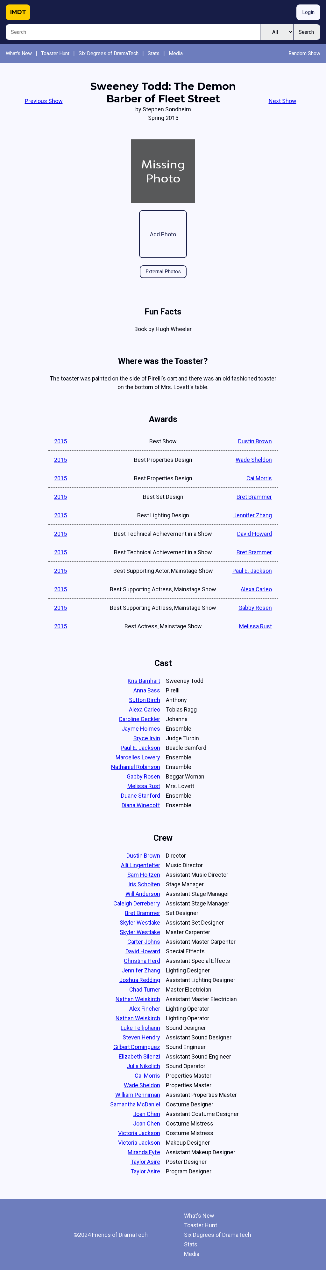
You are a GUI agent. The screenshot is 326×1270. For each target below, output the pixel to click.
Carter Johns (143, 941)
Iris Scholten (144, 884)
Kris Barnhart (144, 680)
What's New (19, 53)
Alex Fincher (144, 1008)
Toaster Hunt (55, 53)
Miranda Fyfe (144, 1152)
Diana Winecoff (141, 805)
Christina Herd (142, 960)
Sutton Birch (144, 700)
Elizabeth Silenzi (139, 1056)
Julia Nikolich (143, 1066)
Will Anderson (142, 893)
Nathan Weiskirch (138, 999)
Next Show (282, 101)
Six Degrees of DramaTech (108, 53)
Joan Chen (146, 1114)
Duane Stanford (140, 795)
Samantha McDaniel (135, 1104)
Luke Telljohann (140, 1027)
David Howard (254, 533)
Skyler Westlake (140, 922)
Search (306, 32)
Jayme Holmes (141, 728)
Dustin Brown (255, 441)
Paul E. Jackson (252, 570)
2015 (60, 441)
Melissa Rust (255, 626)
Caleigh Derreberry (136, 903)
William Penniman (137, 1094)
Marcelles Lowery (138, 757)
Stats (153, 53)
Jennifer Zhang (252, 515)
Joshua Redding (139, 980)
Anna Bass (146, 690)
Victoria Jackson (139, 1133)
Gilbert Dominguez (136, 1047)
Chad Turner (144, 989)
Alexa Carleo (256, 589)
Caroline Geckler (139, 719)
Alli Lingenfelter (140, 865)
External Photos (163, 272)
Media (176, 53)
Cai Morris (259, 478)
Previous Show (44, 101)
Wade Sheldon (254, 459)
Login (308, 12)
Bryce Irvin (146, 738)
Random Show (304, 53)
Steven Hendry (141, 1037)
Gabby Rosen (255, 607)
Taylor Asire (145, 1161)
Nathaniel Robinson (135, 767)
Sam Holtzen (143, 874)
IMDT (18, 12)
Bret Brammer (254, 496)
